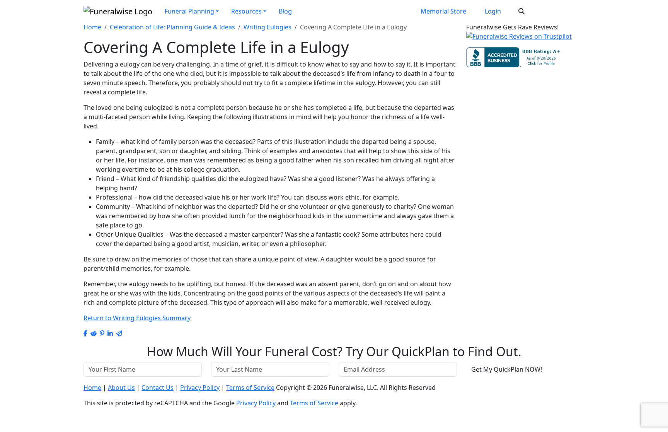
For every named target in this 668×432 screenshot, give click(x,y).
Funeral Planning (189, 11)
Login (493, 11)
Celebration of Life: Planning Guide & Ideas (172, 27)
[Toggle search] (521, 11)
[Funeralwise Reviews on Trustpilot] (519, 38)
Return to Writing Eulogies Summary (137, 318)
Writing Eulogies (267, 27)
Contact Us (157, 387)
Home (92, 27)
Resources (246, 11)
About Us (121, 387)
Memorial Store (443, 11)
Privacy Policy (200, 387)
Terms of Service (250, 387)
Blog (285, 11)
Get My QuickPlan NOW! (506, 369)
